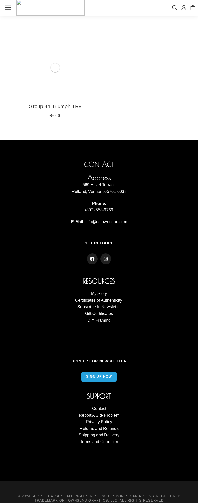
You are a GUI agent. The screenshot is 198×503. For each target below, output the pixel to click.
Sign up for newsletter (99, 361)
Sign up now (99, 376)
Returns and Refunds (99, 428)
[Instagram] (105, 258)
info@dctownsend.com (106, 222)
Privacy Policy (99, 422)
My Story (99, 293)
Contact (99, 408)
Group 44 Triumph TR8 (55, 106)
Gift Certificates (99, 313)
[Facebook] (92, 258)
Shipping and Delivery (99, 435)
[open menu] (8, 8)
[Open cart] (192, 7)
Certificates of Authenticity (99, 300)
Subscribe (86, 307)
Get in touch (99, 243)
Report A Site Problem (99, 415)
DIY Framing (99, 320)
